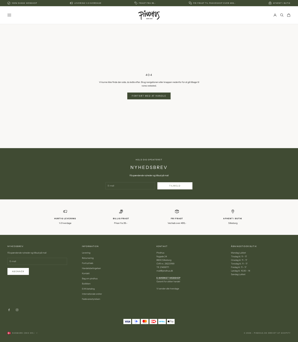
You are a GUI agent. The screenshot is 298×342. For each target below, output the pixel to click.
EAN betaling (88, 288)
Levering (86, 252)
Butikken (86, 283)
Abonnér (18, 271)
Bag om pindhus (90, 278)
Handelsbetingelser (91, 268)
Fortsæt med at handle (149, 96)
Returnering (88, 258)
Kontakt (86, 273)
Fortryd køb (87, 263)
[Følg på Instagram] (17, 309)
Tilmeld (175, 185)
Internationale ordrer (92, 293)
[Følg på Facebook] (9, 309)
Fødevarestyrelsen (91, 299)
